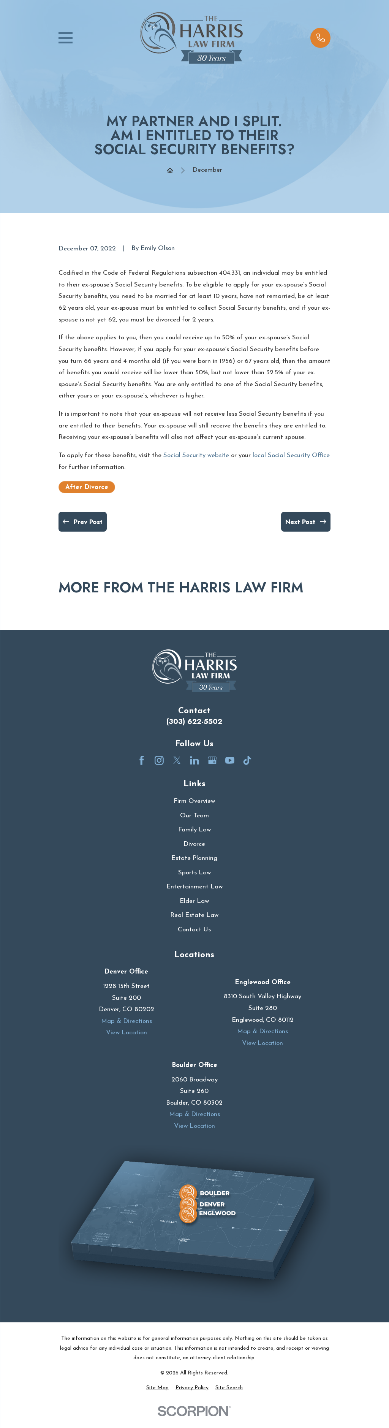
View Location (126, 1032)
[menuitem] (157, 1388)
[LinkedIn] (194, 760)
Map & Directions (126, 1021)
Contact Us (194, 929)
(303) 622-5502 (194, 721)
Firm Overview (194, 801)
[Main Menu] (66, 38)
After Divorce (86, 487)
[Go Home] (170, 170)
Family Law (194, 829)
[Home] (191, 38)
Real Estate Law (194, 915)
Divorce (194, 844)
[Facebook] (141, 760)
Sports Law (194, 872)
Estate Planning (194, 858)
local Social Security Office (291, 455)
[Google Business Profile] (212, 760)
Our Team (194, 815)
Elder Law (194, 901)
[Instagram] (159, 760)
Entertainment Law (194, 886)
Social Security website (196, 455)
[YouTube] (229, 760)
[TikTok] (247, 760)
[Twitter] (177, 760)
